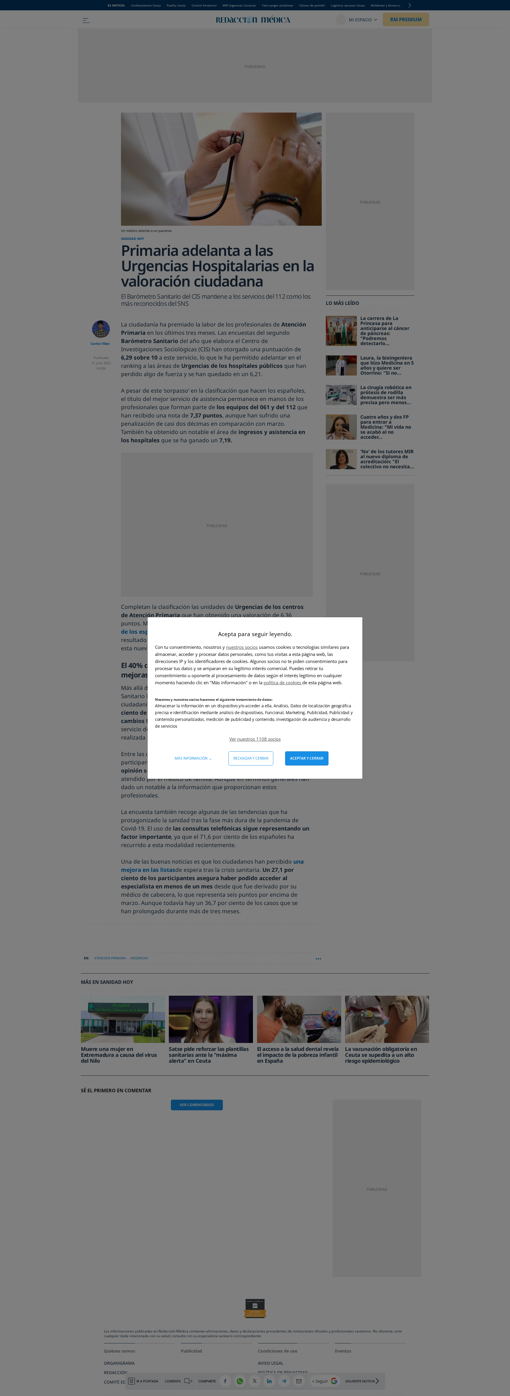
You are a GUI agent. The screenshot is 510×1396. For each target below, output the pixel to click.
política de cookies (283, 682)
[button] (255, 738)
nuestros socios (242, 647)
